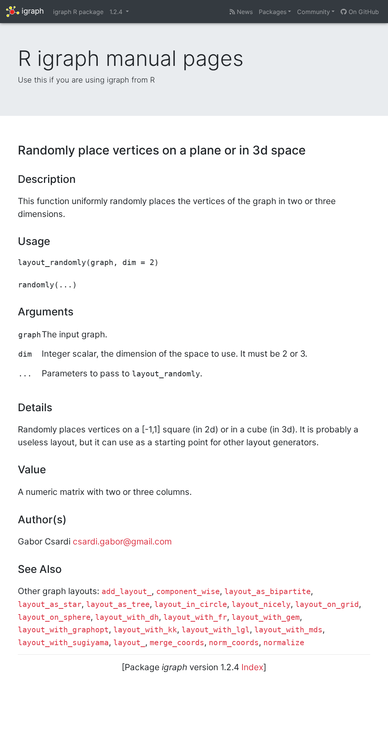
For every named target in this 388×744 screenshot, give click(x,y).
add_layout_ (127, 591)
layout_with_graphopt (63, 629)
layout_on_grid (327, 604)
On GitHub (363, 12)
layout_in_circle (190, 604)
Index (252, 667)
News (244, 12)
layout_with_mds (288, 629)
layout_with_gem (266, 617)
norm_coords (234, 642)
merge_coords (177, 642)
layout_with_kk (145, 629)
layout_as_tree (118, 604)
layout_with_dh (127, 617)
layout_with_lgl (215, 629)
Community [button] (313, 12)
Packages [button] (272, 12)
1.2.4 (117, 12)
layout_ (129, 642)
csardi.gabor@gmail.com (122, 541)
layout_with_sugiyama (63, 642)
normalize (283, 642)
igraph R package (78, 12)
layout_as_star (49, 604)
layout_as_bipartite (267, 591)
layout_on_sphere (54, 617)
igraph (31, 11)
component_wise (188, 591)
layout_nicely (261, 604)
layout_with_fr (195, 617)
